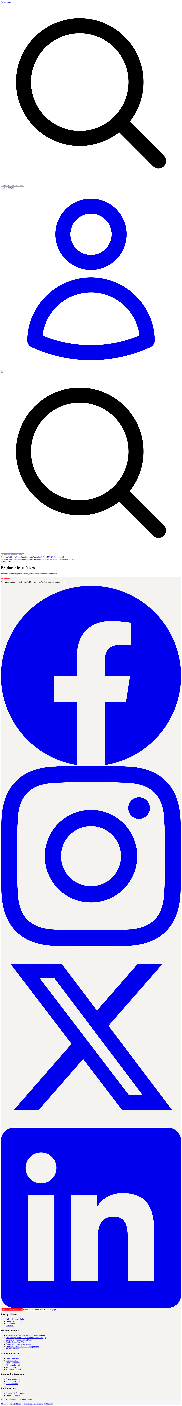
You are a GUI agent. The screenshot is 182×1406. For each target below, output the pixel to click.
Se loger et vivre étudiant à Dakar (19, 1340)
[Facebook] (91, 765)
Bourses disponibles (14, 1321)
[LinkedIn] (91, 1307)
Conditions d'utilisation (44, 1404)
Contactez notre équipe (47, 1309)
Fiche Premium (12, 1384)
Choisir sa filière (12, 1358)
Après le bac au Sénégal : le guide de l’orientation (25, 1335)
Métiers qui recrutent (14, 1365)
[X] (91, 1126)
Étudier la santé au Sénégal (16, 1342)
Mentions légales (7, 1404)
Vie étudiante (11, 1367)
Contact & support (13, 1395)
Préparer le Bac (12, 1361)
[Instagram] (91, 946)
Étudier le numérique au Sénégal (18, 1344)
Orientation (10, 1323)
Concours (9, 1326)
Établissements (27, 557)
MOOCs (50, 557)
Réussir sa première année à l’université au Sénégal (26, 1338)
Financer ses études (13, 1369)
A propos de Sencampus (15, 1393)
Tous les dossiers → (14, 1349)
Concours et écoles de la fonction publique (22, 1346)
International (59, 557)
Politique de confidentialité (24, 1404)
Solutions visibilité (13, 1381)
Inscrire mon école (13, 1379)
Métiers (44, 557)
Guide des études (14, 557)
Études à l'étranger (13, 1363)
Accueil (4, 561)
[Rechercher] (2, 188)
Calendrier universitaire (15, 1319)
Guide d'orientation (30, 1309)
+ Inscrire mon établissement (12, 1309)
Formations (37, 557)
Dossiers (4, 557)
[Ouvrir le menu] (2, 371)
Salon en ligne (69, 559)
